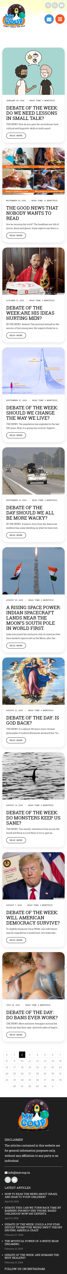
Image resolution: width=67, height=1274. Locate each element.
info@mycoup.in (18, 1172)
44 (45, 1086)
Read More (16, 135)
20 (37, 1067)
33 (14, 1079)
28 (37, 1073)
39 (60, 1079)
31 (60, 1073)
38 (52, 1079)
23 (60, 1067)
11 (30, 1061)
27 (29, 1073)
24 (6, 1073)
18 (22, 1067)
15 (60, 1061)
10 (22, 1061)
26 (22, 1073)
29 (45, 1073)
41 (22, 1086)
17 (14, 1067)
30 (52, 1073)
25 (14, 1073)
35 (29, 1079)
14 (52, 1061)
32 (6, 1079)
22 (52, 1067)
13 (45, 1061)
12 (37, 1061)
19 (30, 1067)
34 (22, 1079)
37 (45, 1079)
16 (7, 1067)
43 (37, 1086)
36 (37, 1079)
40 (14, 1086)
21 (45, 1067)
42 (29, 1086)
